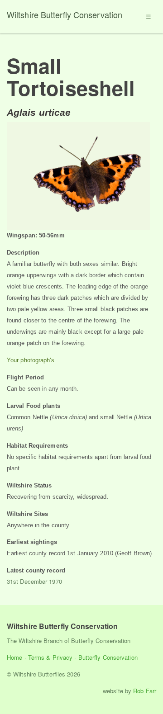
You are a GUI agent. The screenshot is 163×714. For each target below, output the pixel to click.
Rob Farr (144, 690)
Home (14, 657)
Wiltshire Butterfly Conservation (64, 14)
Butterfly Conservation (108, 657)
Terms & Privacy (50, 657)
